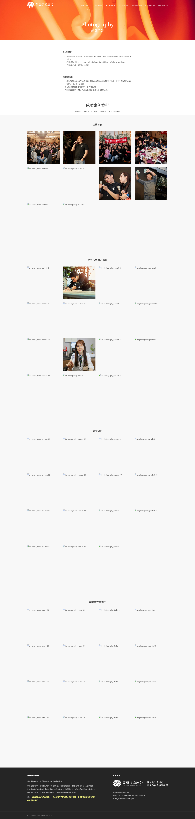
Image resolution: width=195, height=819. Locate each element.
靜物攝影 (103, 111)
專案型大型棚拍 (114, 111)
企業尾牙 (78, 111)
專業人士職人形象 (90, 111)
